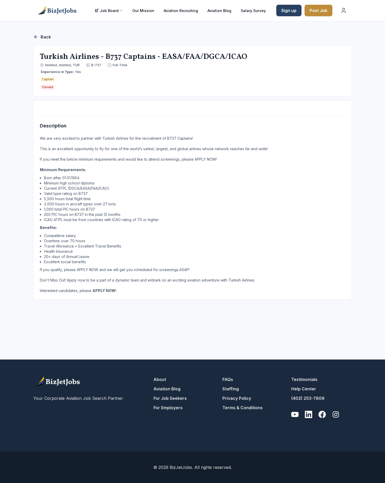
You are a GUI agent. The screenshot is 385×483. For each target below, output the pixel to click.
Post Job (318, 10)
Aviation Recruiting (181, 10)
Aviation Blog (219, 10)
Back (46, 37)
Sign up (288, 10)
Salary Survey (253, 10)
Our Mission (143, 10)
